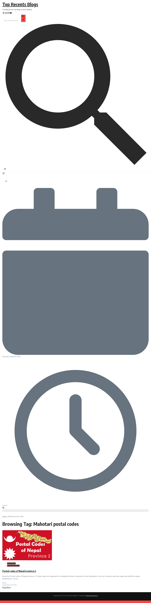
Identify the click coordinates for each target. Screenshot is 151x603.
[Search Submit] (23, 18)
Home (4, 516)
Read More (6, 587)
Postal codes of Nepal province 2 (19, 570)
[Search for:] (15, 20)
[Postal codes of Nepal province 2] (27, 560)
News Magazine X (92, 596)
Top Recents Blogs (20, 4)
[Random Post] (3, 508)
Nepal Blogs (11, 563)
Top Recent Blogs (13, 566)
